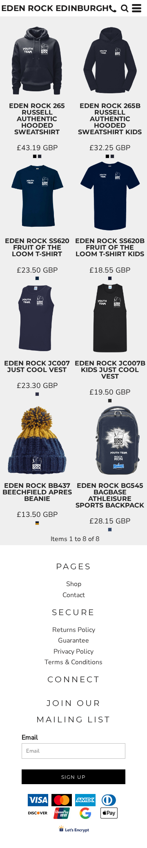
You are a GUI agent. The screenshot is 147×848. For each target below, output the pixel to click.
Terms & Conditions (73, 662)
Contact (73, 595)
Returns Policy (73, 629)
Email (30, 737)
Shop (73, 584)
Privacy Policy (73, 651)
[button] (124, 8)
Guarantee (73, 640)
